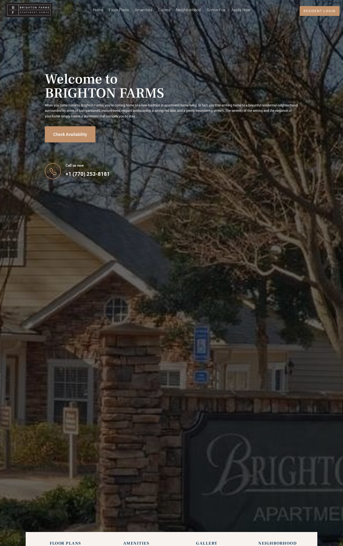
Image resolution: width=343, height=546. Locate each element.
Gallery (164, 10)
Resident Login (320, 11)
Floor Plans (119, 10)
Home (98, 10)
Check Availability (70, 134)
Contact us (216, 10)
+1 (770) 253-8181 (88, 174)
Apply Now (240, 10)
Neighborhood (188, 10)
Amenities (143, 10)
